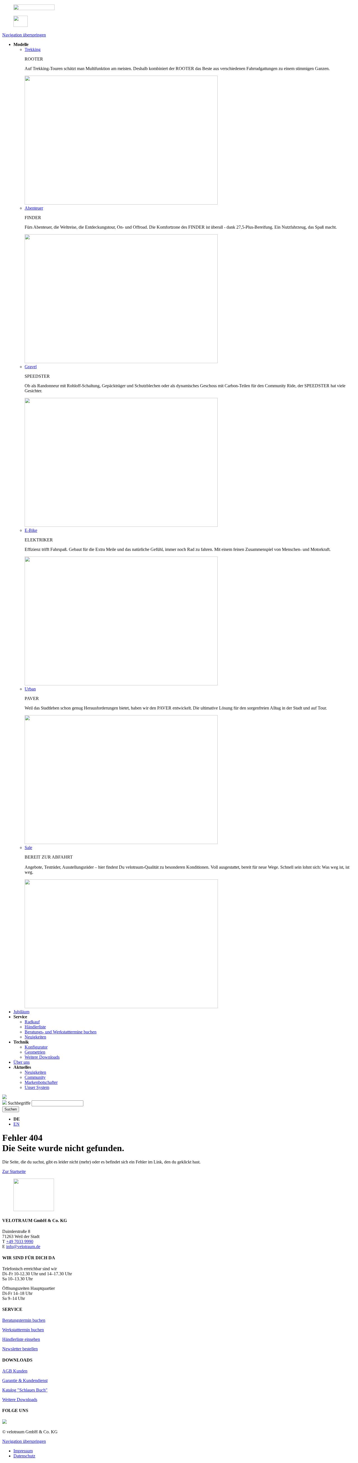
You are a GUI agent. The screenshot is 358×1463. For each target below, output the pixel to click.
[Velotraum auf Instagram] (4, 1422)
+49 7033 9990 (19, 1241)
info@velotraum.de (23, 1246)
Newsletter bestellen (20, 1348)
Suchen (10, 1109)
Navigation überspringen (24, 35)
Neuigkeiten (35, 1037)
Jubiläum (21, 1011)
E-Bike (31, 530)
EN (16, 1124)
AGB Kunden (14, 1371)
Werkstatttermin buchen (23, 1329)
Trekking (33, 49)
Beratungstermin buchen (23, 1320)
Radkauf (32, 1021)
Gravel (31, 366)
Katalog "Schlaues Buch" (25, 1390)
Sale (28, 847)
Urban (30, 689)
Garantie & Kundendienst (25, 1380)
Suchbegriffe (19, 1103)
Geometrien (35, 1052)
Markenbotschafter (41, 1082)
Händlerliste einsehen (21, 1339)
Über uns (21, 1062)
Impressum (23, 1450)
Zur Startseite (14, 1171)
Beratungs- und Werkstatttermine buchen (60, 1032)
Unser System (37, 1087)
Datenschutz (24, 1455)
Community (35, 1077)
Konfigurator (36, 1047)
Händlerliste (35, 1026)
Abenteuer (34, 208)
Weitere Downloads (42, 1057)
